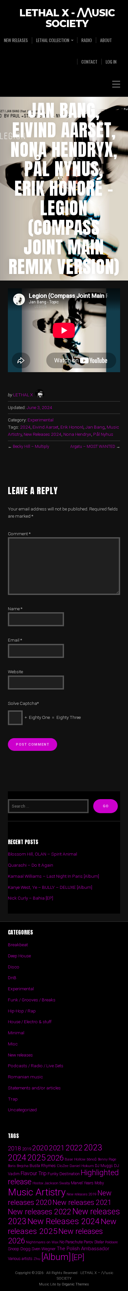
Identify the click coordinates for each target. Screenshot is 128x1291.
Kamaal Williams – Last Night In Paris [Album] (53, 876)
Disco (13, 966)
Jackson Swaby (57, 1183)
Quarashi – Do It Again (30, 865)
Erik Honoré (71, 427)
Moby (99, 1183)
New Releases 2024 (42, 434)
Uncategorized (22, 1109)
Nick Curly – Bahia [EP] (30, 898)
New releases (16, 40)
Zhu (36, 1258)
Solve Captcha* (23, 703)
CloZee (63, 1166)
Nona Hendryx (77, 434)
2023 (93, 1147)
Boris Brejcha (18, 1166)
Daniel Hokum (82, 1165)
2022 (74, 1147)
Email (15, 640)
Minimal (16, 1032)
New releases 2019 (81, 1194)
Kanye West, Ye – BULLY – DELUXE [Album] (50, 887)
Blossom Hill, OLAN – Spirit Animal (42, 854)
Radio (86, 40)
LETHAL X (23, 394)
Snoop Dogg (19, 1248)
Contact (89, 62)
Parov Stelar (94, 1241)
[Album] (56, 1257)
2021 (57, 1148)
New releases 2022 (39, 1211)
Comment (19, 533)
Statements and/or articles (34, 1087)
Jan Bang (95, 427)
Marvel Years (82, 1182)
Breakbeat (18, 944)
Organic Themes (75, 1284)
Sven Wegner (44, 1248)
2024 (25, 427)
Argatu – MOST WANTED (92, 446)
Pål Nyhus (103, 434)
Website (15, 671)
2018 (14, 1148)
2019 (26, 1148)
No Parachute (71, 1242)
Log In (111, 62)
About (106, 40)
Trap (13, 1098)
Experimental (40, 419)
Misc (13, 1043)
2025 (36, 1157)
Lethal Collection (52, 40)
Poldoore (111, 1242)
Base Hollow (75, 1159)
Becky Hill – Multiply (31, 446)
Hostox (37, 1183)
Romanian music (25, 1076)
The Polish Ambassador (83, 1249)
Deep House (19, 955)
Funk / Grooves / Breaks (31, 999)
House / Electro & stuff (30, 1021)
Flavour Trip (34, 1173)
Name (15, 608)
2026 (55, 1157)
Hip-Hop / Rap (22, 1010)
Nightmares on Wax (42, 1242)
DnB (12, 977)
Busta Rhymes (43, 1165)
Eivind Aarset (45, 427)
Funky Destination (64, 1173)
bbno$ (92, 1159)
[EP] (78, 1257)
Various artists (20, 1258)
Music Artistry (37, 1192)
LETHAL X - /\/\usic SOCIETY (67, 18)
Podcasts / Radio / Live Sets (35, 1065)
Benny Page (107, 1159)
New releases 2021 (82, 1202)
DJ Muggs (104, 1165)
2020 (40, 1148)
